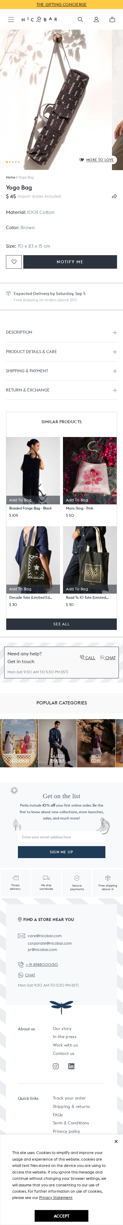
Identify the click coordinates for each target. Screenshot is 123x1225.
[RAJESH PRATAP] (58, 722)
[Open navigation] (11, 20)
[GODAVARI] (19, 722)
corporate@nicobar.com (50, 943)
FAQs (58, 1114)
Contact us (64, 1053)
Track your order (69, 1098)
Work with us (65, 1045)
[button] (96, 21)
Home (10, 177)
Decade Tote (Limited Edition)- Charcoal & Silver (30, 597)
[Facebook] (71, 1066)
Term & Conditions (71, 1122)
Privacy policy (66, 1131)
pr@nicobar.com (42, 949)
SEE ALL (61, 624)
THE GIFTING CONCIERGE (61, 4)
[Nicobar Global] (39, 19)
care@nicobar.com (44, 936)
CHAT (30, 975)
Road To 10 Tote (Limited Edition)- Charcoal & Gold (87, 597)
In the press (64, 1036)
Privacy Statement (56, 1197)
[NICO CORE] (96, 722)
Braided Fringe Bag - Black (30, 508)
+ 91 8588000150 (42, 964)
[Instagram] (56, 1066)
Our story (62, 1028)
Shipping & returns (71, 1106)
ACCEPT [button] (61, 1215)
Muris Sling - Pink (79, 508)
